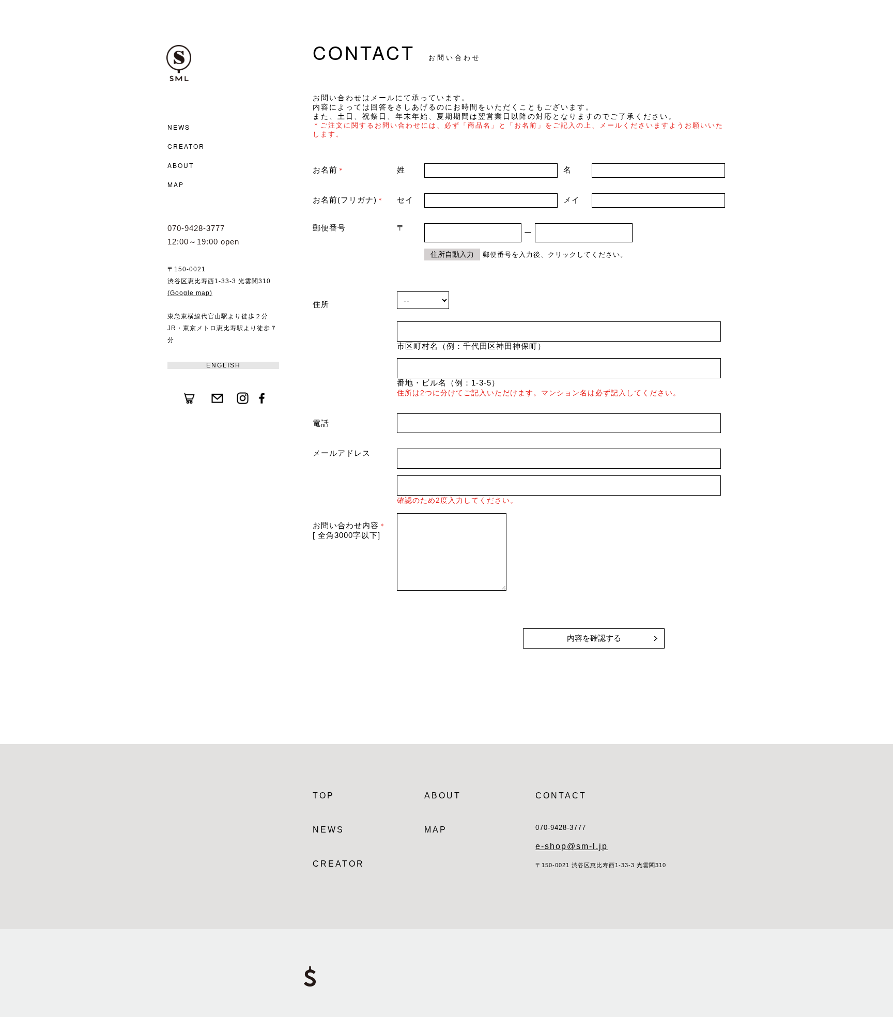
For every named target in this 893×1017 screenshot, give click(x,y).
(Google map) (189, 293)
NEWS (178, 126)
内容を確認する (594, 638)
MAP (175, 184)
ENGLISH (223, 365)
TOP (323, 795)
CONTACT (561, 795)
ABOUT (180, 165)
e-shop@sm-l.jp (571, 846)
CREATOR (186, 146)
